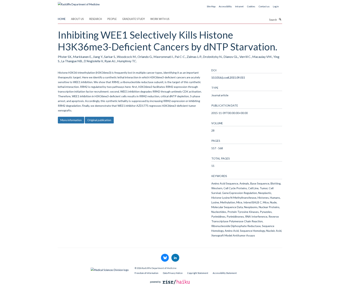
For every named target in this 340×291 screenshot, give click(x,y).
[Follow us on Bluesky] (165, 257)
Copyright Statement (197, 273)
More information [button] (71, 120)
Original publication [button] (99, 120)
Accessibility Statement (225, 273)
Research (95, 18)
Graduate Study (133, 18)
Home (62, 18)
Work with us (159, 18)
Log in (276, 6)
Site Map (211, 6)
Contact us (264, 6)
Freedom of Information (146, 273)
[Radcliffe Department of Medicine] (79, 3)
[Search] (280, 19)
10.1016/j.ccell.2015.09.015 (228, 77)
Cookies (251, 6)
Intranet (239, 6)
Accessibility (225, 6)
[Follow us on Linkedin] (175, 257)
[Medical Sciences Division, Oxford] (93, 269)
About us (77, 18)
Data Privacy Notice (173, 273)
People (112, 18)
